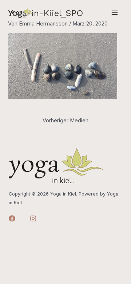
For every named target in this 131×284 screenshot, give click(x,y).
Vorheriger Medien (65, 120)
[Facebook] (12, 218)
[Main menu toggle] (114, 12)
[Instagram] (33, 218)
